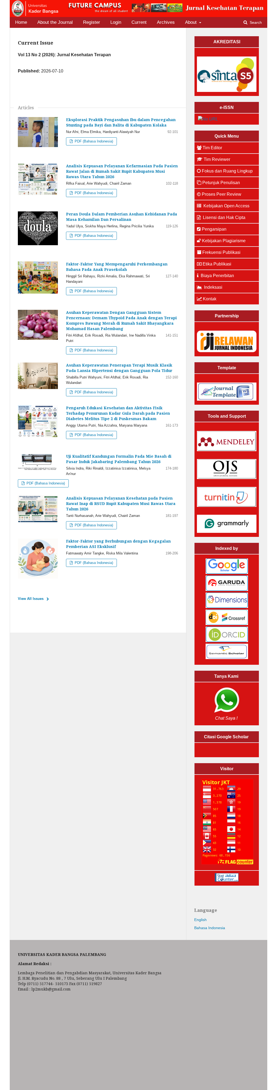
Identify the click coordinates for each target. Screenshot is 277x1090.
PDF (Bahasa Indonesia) (93, 141)
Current (139, 22)
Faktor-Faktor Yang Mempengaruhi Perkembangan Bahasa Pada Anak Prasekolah (116, 266)
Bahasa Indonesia (209, 928)
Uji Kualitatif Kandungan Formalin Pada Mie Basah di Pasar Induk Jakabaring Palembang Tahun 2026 (119, 459)
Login (115, 22)
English (200, 920)
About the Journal (55, 22)
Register (91, 22)
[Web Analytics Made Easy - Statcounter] (227, 880)
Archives (166, 22)
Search (255, 22)
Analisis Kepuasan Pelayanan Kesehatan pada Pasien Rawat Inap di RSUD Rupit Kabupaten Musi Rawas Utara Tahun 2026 (121, 503)
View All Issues (31, 599)
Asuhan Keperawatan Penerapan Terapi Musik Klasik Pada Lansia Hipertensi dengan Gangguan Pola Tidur (119, 368)
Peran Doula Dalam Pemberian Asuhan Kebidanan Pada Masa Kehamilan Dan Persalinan (121, 216)
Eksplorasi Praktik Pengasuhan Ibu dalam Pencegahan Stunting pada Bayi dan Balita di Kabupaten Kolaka (121, 122)
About (191, 22)
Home (21, 22)
